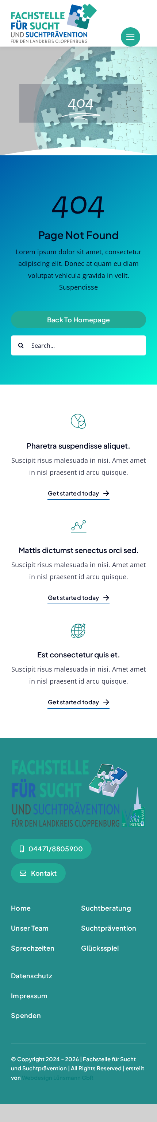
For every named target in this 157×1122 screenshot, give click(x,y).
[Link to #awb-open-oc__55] (130, 37)
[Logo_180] (54, 7)
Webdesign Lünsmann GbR (57, 1077)
